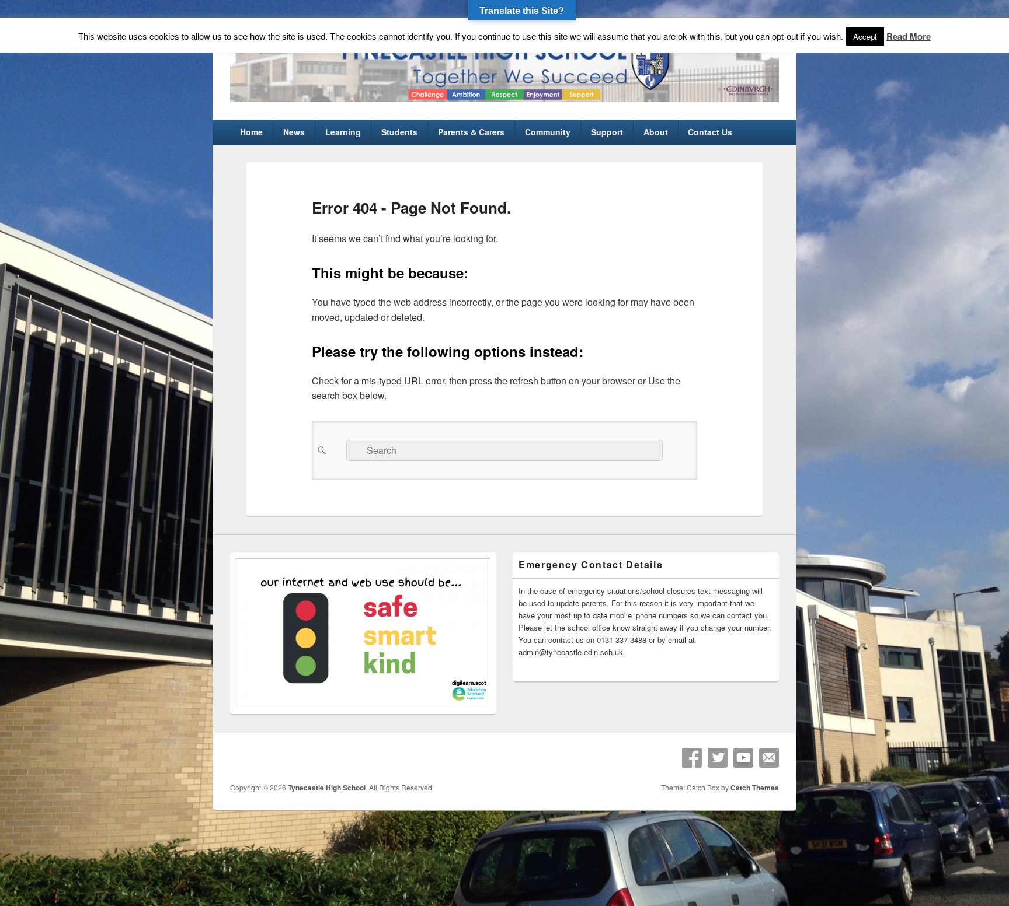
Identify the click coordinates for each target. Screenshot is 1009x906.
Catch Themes (754, 787)
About (655, 132)
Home (251, 132)
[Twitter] (718, 758)
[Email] (769, 758)
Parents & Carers (471, 132)
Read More (908, 36)
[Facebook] (692, 758)
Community (547, 132)
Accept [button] (865, 36)
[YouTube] (743, 758)
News (294, 132)
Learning (343, 132)
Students (399, 132)
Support (607, 132)
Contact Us (710, 132)
